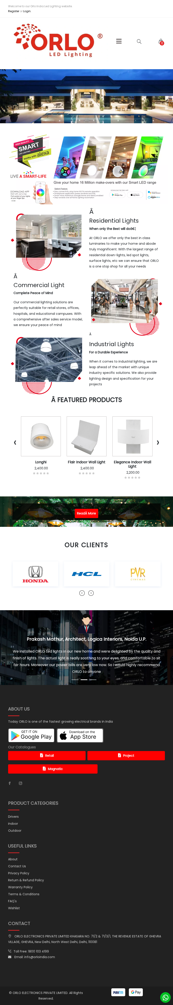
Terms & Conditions (23, 880)
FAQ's (12, 887)
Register (13, 11)
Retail (49, 742)
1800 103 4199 (38, 938)
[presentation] (15, 442)
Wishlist (14, 894)
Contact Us (17, 852)
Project (128, 742)
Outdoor (14, 817)
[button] (119, 41)
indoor (13, 810)
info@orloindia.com (39, 943)
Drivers (13, 803)
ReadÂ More (86, 513)
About (13, 845)
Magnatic (55, 755)
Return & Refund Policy (26, 866)
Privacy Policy (18, 859)
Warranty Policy (20, 873)
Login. (27, 11)
